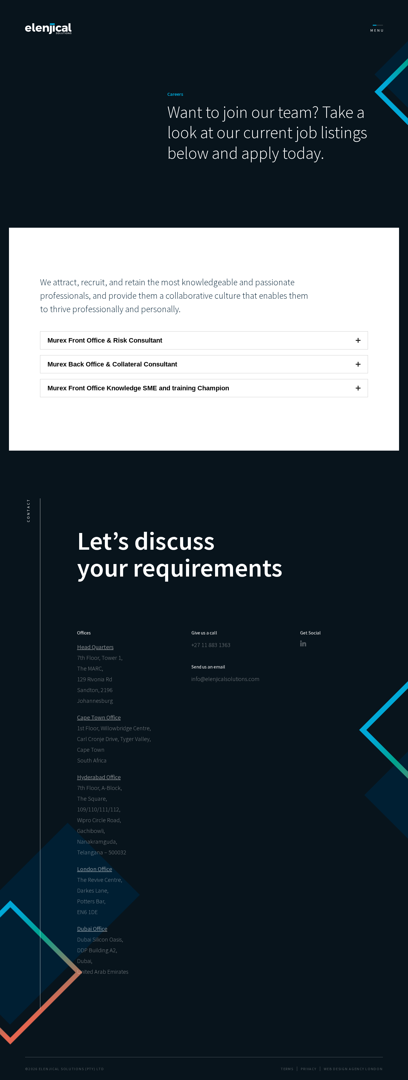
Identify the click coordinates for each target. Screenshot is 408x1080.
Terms (287, 1069)
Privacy (308, 1069)
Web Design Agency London (353, 1069)
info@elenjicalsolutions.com (225, 678)
